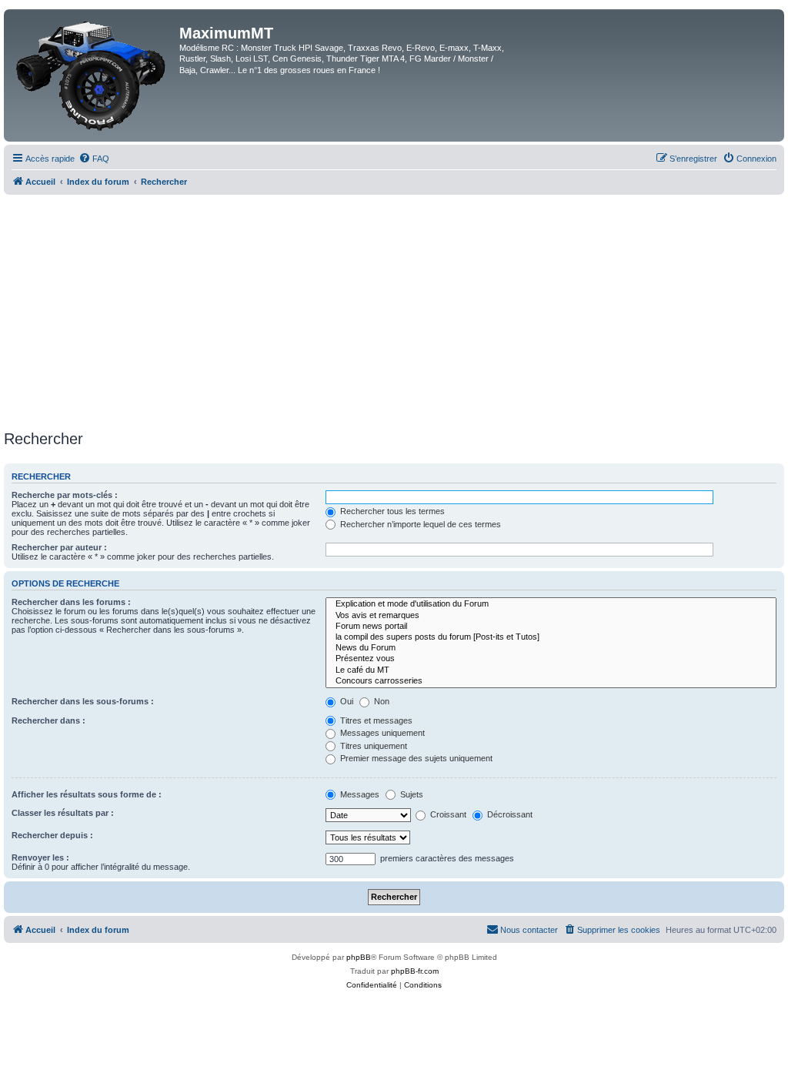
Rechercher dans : (48, 720)
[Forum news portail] (551, 626)
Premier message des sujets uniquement (415, 758)
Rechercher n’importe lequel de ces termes (419, 524)
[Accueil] (93, 75)
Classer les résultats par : (63, 812)
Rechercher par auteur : (59, 547)
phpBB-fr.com (415, 971)
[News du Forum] (551, 648)
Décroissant (509, 814)
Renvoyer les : (40, 857)
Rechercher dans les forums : (71, 602)
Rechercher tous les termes (391, 511)
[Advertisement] (394, 310)
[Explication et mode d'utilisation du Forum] (551, 604)
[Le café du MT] (551, 670)
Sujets (410, 794)
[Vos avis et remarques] (551, 615)
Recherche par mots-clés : (65, 495)
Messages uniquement (381, 732)
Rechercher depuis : (52, 835)
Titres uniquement (372, 745)
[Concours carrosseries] (551, 681)
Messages (358, 794)
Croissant (447, 814)
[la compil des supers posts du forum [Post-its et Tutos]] (551, 637)
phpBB (358, 957)
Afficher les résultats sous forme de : (87, 794)
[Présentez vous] (551, 658)
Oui (345, 701)
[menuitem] (93, 158)
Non (380, 701)
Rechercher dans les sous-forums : (83, 701)
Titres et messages (375, 720)
